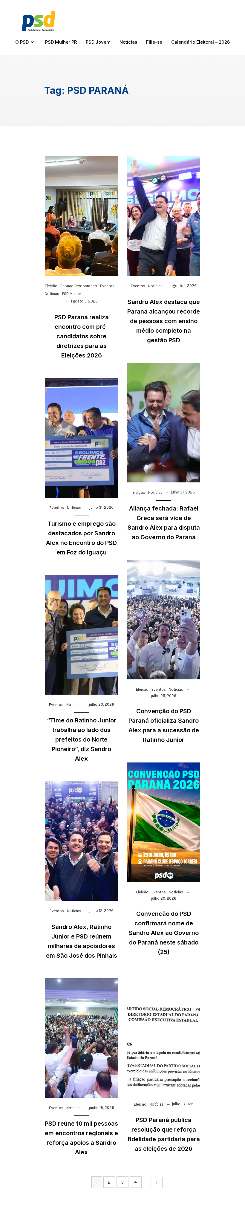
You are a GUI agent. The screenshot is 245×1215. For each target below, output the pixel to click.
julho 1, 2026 (183, 1104)
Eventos (107, 286)
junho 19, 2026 (101, 1107)
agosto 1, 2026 (184, 285)
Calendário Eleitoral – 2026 (200, 42)
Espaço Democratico (78, 286)
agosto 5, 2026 (84, 301)
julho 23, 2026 (101, 704)
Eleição (51, 286)
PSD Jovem (98, 42)
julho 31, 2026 (183, 492)
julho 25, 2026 (163, 695)
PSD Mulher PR (61, 42)
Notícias (128, 42)
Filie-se (154, 42)
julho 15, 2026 (101, 910)
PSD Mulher (71, 293)
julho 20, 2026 (163, 898)
